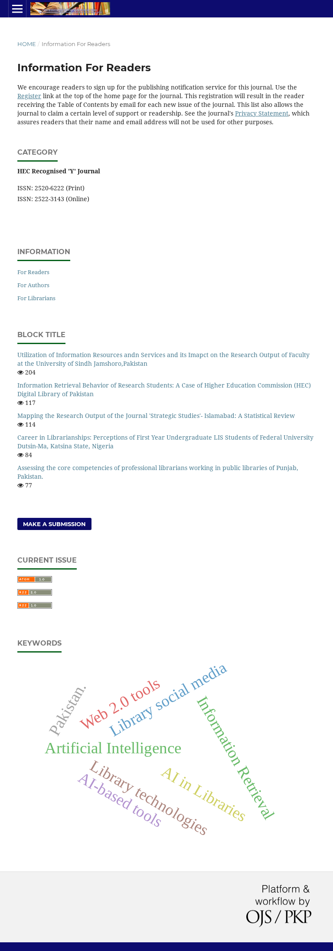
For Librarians (36, 298)
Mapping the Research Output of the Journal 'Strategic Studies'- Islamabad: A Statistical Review (156, 415)
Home (26, 43)
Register (29, 96)
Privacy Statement (261, 113)
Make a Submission (54, 523)
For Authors (33, 285)
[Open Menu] (17, 8)
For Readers (33, 272)
